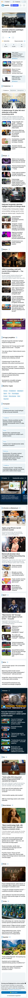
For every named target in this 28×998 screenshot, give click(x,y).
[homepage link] (5, 5)
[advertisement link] (15, 5)
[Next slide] (13, 37)
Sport (5, 393)
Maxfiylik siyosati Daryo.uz (15, 989)
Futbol (5, 396)
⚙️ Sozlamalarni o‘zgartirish (14, 995)
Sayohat (6, 399)
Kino (18, 396)
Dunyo (5, 391)
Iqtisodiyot (20, 391)
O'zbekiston (12, 391)
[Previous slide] (3, 37)
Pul (9, 393)
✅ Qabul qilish (13, 992)
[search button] (20, 5)
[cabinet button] (24, 5)
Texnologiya (15, 393)
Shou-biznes (12, 396)
